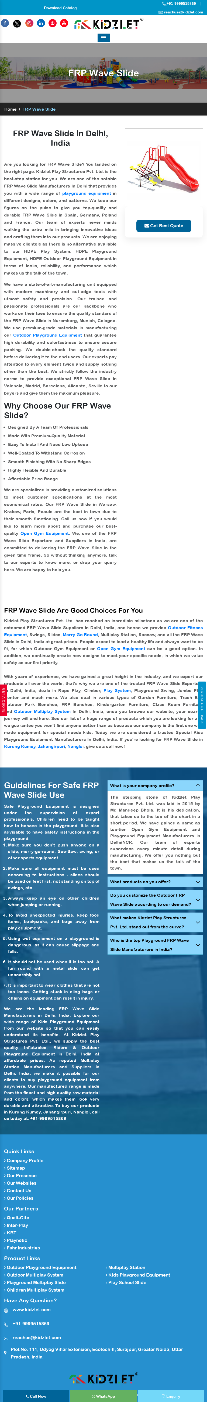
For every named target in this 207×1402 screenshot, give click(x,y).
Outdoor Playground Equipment (47, 335)
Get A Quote (3, 700)
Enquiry (172, 1396)
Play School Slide (126, 1282)
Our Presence (21, 1175)
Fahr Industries (23, 1247)
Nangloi (75, 746)
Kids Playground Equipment (68, 1021)
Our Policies (19, 1198)
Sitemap (15, 1168)
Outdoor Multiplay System (42, 711)
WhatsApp (105, 1396)
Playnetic (16, 1240)
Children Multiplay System (35, 1290)
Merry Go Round (80, 634)
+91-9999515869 (181, 3)
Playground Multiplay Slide (36, 1282)
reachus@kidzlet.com (183, 12)
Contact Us (18, 1190)
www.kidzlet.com (32, 1309)
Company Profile (24, 1160)
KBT (11, 1232)
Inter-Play (17, 1225)
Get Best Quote (166, 225)
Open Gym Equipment (44, 533)
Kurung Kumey (20, 746)
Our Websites (21, 1183)
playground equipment (86, 193)
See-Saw (67, 851)
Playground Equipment (43, 806)
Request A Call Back (202, 705)
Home (10, 109)
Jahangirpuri (51, 746)
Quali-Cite (17, 1217)
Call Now (37, 1396)
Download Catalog (60, 8)
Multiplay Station (126, 1267)
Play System (117, 690)
